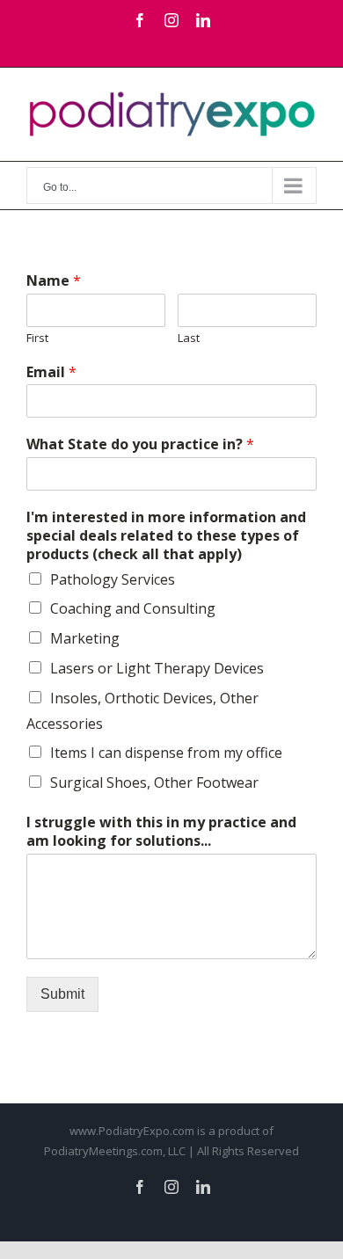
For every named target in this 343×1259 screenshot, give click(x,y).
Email (51, 372)
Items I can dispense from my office (166, 752)
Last (189, 338)
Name (53, 281)
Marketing (85, 638)
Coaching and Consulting (132, 608)
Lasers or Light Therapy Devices (157, 668)
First (37, 338)
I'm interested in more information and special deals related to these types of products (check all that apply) (166, 535)
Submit (62, 993)
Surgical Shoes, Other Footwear (154, 782)
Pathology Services (112, 579)
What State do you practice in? (140, 444)
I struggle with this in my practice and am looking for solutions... (161, 831)
